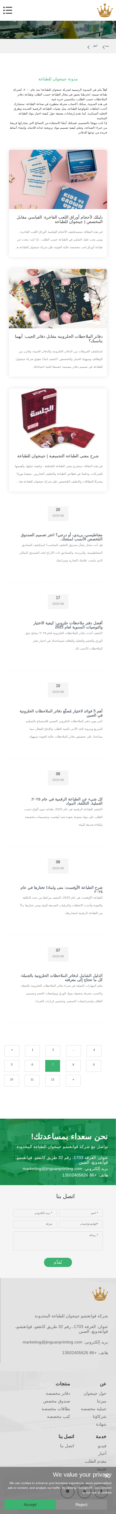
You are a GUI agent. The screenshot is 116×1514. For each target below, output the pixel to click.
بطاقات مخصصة (56, 1408)
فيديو (102, 1445)
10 (11, 1079)
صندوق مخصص (56, 1401)
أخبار (95, 45)
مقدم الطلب (95, 1461)
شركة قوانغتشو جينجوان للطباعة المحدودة (71, 1316)
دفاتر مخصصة (58, 1393)
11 (32, 1079)
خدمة (101, 1436)
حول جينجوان (95, 1393)
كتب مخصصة (58, 1416)
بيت (107, 45)
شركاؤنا (99, 1416)
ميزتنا (101, 1401)
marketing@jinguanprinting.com (52, 1168)
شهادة (101, 1424)
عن (103, 1383)
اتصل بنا (66, 1436)
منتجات (63, 1383)
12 (52, 1079)
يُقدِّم (58, 1262)
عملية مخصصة (93, 1408)
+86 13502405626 (79, 1175)
